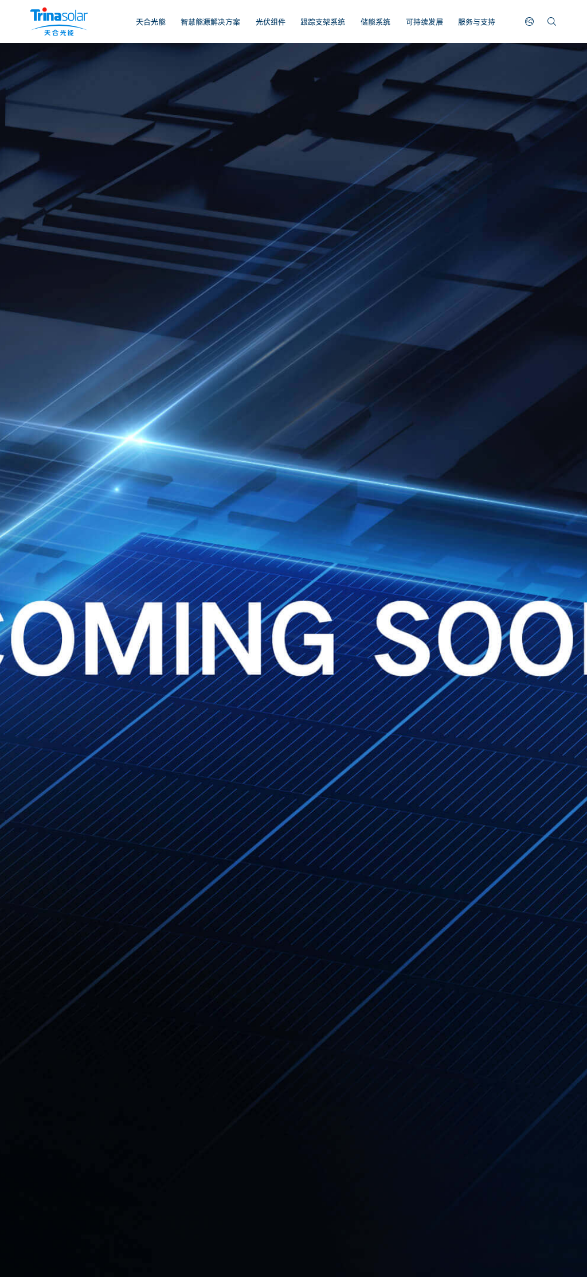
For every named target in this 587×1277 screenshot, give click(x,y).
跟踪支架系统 (322, 22)
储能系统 (375, 22)
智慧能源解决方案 (210, 22)
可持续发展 (424, 22)
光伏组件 (270, 22)
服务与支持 (476, 22)
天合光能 (151, 22)
